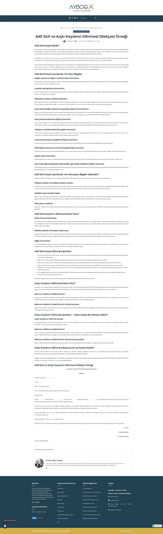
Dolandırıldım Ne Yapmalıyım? (90, 518)
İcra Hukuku (60, 511)
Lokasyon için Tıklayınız (115, 510)
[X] (35, 502)
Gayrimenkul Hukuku (62, 496)
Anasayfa (64, 28)
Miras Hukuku (60, 503)
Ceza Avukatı (60, 507)
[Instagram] (39, 502)
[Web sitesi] (47, 468)
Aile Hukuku (60, 488)
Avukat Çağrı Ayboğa (54, 460)
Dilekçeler (86, 31)
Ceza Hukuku (71, 28)
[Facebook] (33, 502)
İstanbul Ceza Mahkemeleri (90, 507)
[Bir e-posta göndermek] (76, 41)
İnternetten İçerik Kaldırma (90, 496)
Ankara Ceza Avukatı (54, 360)
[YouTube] (37, 502)
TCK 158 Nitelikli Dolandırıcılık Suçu (92, 514)
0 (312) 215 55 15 (113, 496)
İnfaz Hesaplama (87, 488)
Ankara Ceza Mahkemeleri (90, 511)
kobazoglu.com (126, 531)
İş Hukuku (59, 499)
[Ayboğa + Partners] (81, 7)
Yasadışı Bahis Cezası (88, 503)
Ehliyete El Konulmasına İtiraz (90, 499)
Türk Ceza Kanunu (68, 322)
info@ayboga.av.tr (114, 500)
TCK (58, 522)
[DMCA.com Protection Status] (38, 518)
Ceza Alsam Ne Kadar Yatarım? (65, 514)
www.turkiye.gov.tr (43, 67)
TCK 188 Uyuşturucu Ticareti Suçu (92, 492)
